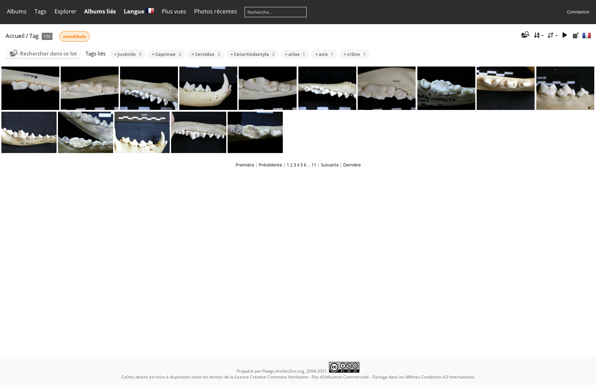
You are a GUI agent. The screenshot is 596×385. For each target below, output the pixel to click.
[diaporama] (564, 35)
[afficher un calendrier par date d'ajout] (576, 35)
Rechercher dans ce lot (48, 53)
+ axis (324, 54)
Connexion (578, 12)
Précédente (270, 165)
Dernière (352, 165)
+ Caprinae (166, 54)
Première (245, 165)
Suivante (330, 165)
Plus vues (174, 11)
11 (313, 165)
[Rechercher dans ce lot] (525, 35)
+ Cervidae (205, 54)
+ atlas (295, 54)
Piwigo (268, 371)
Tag (34, 36)
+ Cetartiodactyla (252, 54)
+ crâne (355, 54)
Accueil (15, 36)
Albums (17, 11)
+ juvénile (127, 54)
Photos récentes (215, 11)
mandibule (74, 36)
